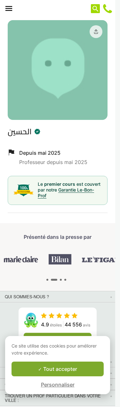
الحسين (20, 131)
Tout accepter (59, 369)
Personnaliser (58, 384)
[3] (65, 280)
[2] (61, 280)
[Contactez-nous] (107, 8)
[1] (54, 280)
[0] (47, 280)
